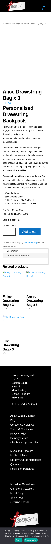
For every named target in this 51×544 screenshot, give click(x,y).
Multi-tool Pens (19, 455)
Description (12, 251)
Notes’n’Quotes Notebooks (25, 459)
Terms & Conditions (21, 429)
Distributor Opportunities (24, 442)
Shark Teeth (17, 497)
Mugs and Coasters (21, 450)
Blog (12, 420)
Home (5, 23)
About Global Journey (22, 415)
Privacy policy (31, 540)
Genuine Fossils (19, 502)
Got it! (18, 540)
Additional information (18, 255)
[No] (47, 535)
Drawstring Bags (16, 23)
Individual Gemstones (22, 484)
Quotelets (16, 464)
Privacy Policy (18, 433)
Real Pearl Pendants (22, 468)
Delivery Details (19, 438)
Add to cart (29, 231)
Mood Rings (17, 493)
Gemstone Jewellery (22, 488)
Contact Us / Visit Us (22, 424)
